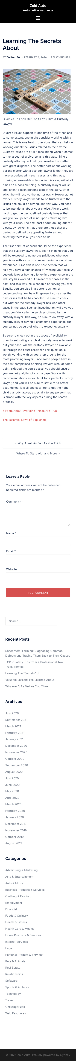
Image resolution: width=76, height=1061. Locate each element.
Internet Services (16, 941)
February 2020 (15, 810)
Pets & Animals (15, 961)
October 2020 (14, 758)
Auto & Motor (14, 883)
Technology (13, 993)
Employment (13, 902)
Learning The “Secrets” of (22, 673)
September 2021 (16, 719)
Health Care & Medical (20, 928)
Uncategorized (15, 1006)
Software (11, 980)
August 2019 (13, 843)
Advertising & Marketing (21, 870)
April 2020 (12, 797)
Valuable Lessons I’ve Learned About (29, 679)
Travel (9, 1000)
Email (11, 551)
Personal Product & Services (24, 954)
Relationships (60, 57)
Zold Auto (38, 6)
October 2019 (14, 837)
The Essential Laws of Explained (24, 419)
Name (11, 533)
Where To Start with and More (36, 453)
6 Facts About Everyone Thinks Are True (30, 410)
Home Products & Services (23, 935)
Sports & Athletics (17, 987)
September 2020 (16, 765)
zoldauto (13, 57)
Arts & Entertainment (19, 876)
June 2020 (12, 785)
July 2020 (12, 778)
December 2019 (16, 823)
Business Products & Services (25, 889)
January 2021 (14, 739)
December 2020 (16, 745)
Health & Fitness (16, 922)
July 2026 (12, 713)
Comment (14, 501)
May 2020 (12, 791)
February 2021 (14, 733)
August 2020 (14, 771)
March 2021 (13, 726)
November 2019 (16, 830)
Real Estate (12, 967)
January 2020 (14, 817)
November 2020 (16, 752)
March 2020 (13, 804)
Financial (11, 909)
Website (11, 569)
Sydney (65, 1055)
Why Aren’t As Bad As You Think (39, 443)
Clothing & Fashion (17, 896)
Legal (9, 948)
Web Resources (15, 1013)
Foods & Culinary (16, 915)
